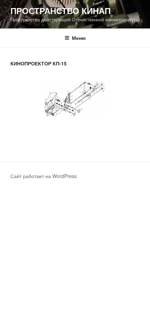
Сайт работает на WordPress (43, 175)
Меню (79, 37)
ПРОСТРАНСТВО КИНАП (60, 10)
